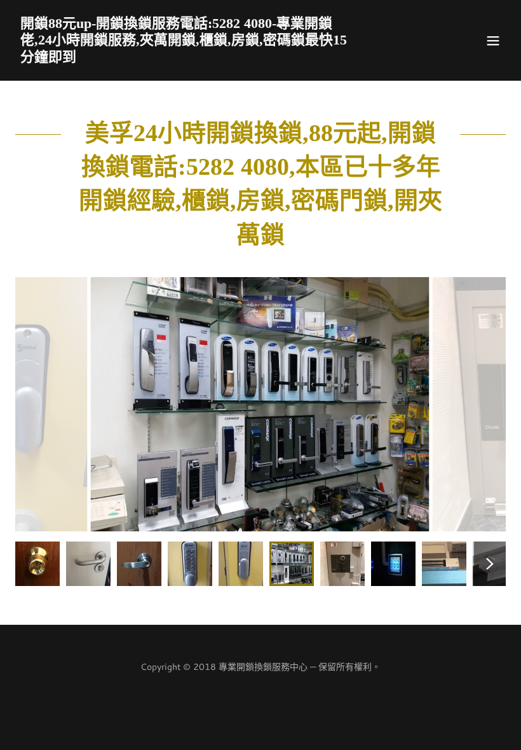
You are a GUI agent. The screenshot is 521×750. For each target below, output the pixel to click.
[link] (186, 57)
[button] (493, 40)
